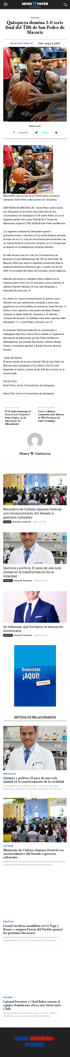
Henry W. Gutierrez (23, 43)
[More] (56, 132)
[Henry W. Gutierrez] (35, 440)
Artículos (8, 580)
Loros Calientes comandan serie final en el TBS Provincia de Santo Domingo (51, 416)
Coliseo (35, 17)
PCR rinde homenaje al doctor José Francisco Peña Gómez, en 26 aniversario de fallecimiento (17, 417)
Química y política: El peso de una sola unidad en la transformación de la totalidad (32, 572)
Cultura (7, 522)
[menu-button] (5, 4)
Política (8, 921)
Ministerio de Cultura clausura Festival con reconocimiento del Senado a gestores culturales (32, 513)
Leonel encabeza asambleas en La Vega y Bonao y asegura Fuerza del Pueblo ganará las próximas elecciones (32, 929)
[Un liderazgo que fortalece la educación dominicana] (35, 607)
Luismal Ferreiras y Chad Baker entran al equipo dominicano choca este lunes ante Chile (32, 1005)
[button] (65, 4)
